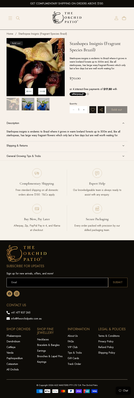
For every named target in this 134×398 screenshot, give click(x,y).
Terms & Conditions (109, 336)
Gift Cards (73, 358)
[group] (13, 104)
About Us (73, 336)
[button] (124, 18)
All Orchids (13, 369)
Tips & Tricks (75, 353)
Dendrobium (13, 341)
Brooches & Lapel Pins (50, 356)
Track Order (74, 364)
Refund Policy (106, 347)
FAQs (71, 341)
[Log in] (116, 18)
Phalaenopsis (14, 336)
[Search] (18, 18)
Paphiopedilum (15, 358)
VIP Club (73, 347)
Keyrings (41, 362)
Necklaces (43, 339)
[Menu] (10, 18)
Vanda (10, 353)
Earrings (41, 351)
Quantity (73, 103)
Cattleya (11, 347)
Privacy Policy (105, 341)
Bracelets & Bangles (48, 345)
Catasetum (12, 364)
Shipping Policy (106, 353)
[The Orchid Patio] (67, 18)
